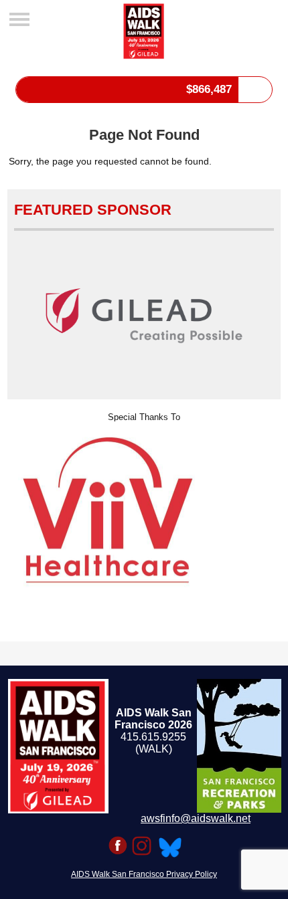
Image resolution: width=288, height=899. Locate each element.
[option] (144, 510)
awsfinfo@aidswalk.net (195, 818)
